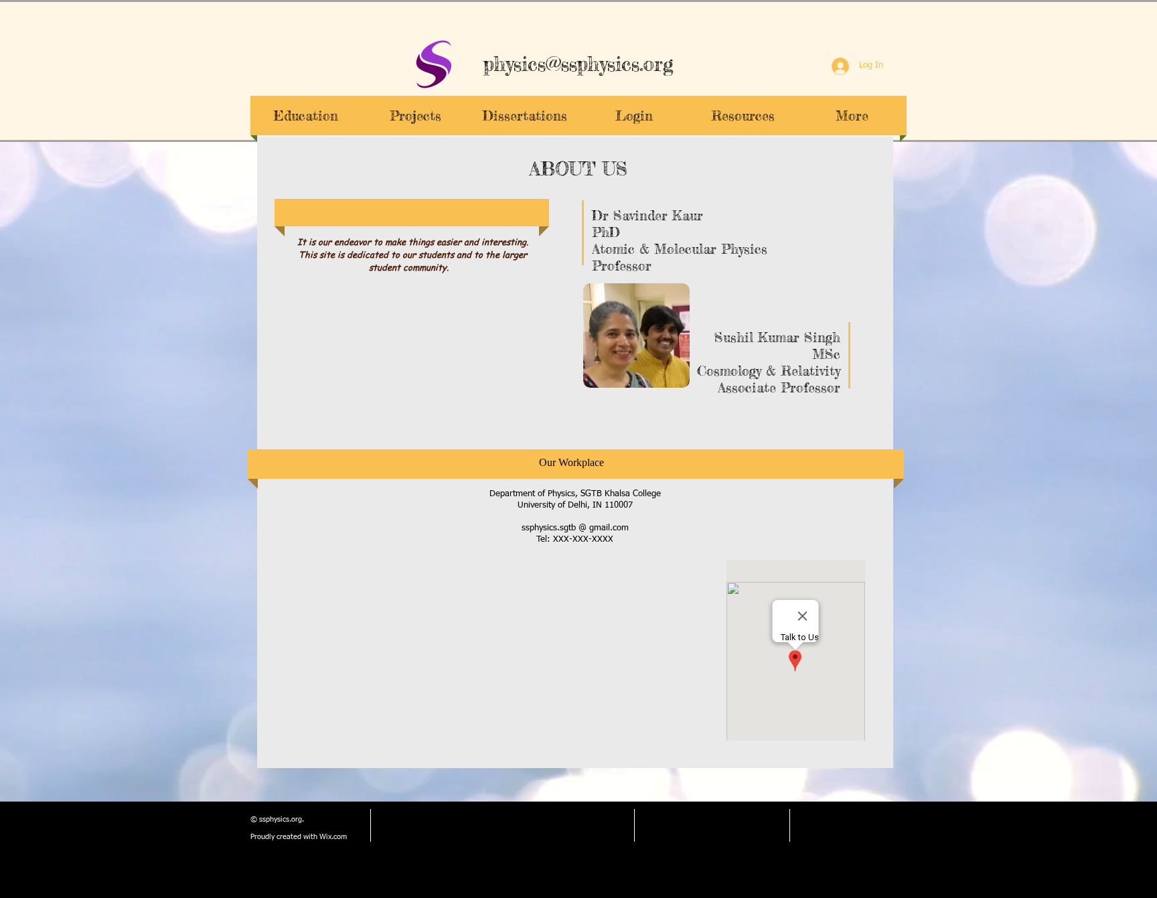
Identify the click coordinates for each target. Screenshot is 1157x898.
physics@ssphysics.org (578, 64)
